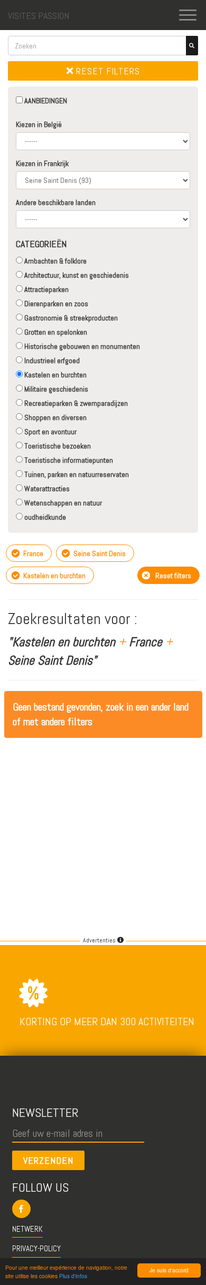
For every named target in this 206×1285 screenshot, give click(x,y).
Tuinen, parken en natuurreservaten (76, 474)
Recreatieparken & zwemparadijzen (75, 403)
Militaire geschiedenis (55, 389)
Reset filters (106, 71)
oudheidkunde (44, 517)
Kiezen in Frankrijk (42, 163)
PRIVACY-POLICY (36, 1248)
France (32, 553)
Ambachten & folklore (55, 261)
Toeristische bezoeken (57, 446)
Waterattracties (46, 488)
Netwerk (27, 1229)
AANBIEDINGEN (45, 100)
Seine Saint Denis (99, 553)
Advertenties (100, 940)
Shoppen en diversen (55, 417)
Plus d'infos (73, 1276)
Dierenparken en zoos (55, 303)
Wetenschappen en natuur (62, 503)
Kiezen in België (39, 124)
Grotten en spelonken (55, 332)
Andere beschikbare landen (56, 202)
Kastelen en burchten (55, 374)
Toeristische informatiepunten (68, 460)
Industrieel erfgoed (51, 360)
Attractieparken (46, 289)
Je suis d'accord (169, 1270)
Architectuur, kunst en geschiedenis (76, 275)
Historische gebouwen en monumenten (81, 346)
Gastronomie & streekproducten (70, 318)
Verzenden (48, 1160)
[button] (103, 1209)
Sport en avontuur (50, 431)
